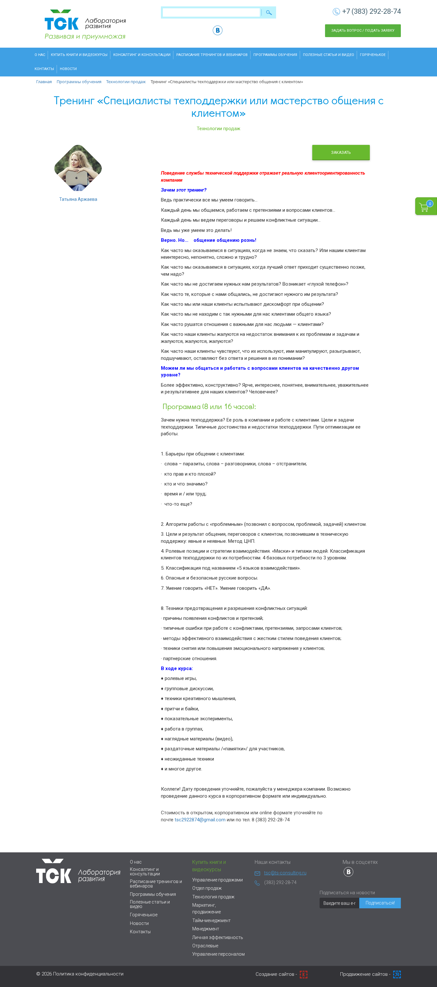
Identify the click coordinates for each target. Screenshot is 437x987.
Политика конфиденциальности (88, 974)
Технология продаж (213, 896)
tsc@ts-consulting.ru (285, 873)
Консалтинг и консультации (142, 55)
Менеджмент (205, 928)
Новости (68, 69)
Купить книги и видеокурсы (79, 55)
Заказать (341, 152)
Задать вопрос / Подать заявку (362, 30)
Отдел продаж (207, 888)
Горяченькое (372, 55)
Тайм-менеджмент (211, 920)
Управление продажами (217, 879)
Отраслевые (205, 945)
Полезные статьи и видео (328, 55)
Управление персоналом (218, 954)
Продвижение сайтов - (366, 974)
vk (218, 30)
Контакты (44, 69)
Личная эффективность (217, 937)
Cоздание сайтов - (277, 974)
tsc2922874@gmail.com (200, 820)
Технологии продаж (218, 128)
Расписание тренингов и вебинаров (212, 55)
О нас (40, 55)
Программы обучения (275, 55)
